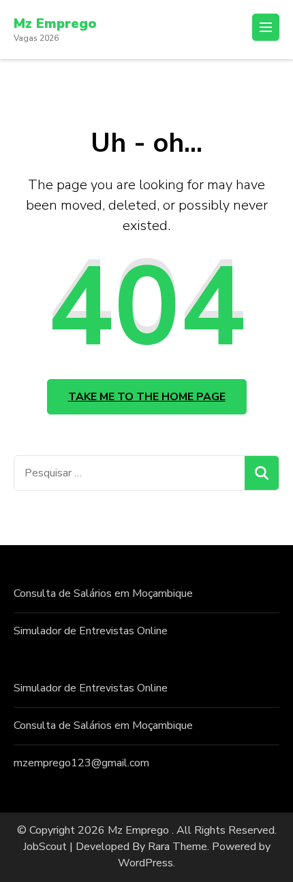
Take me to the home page (147, 396)
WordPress (145, 862)
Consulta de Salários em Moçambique (103, 593)
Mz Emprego (55, 23)
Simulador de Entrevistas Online (91, 630)
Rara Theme (177, 846)
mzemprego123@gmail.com (81, 762)
